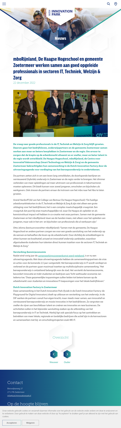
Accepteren (12, 423)
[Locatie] (116, 4)
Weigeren (30, 423)
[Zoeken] (109, 4)
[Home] (60, 14)
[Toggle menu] (4, 4)
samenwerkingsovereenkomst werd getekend (61, 255)
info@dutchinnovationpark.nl (19, 395)
